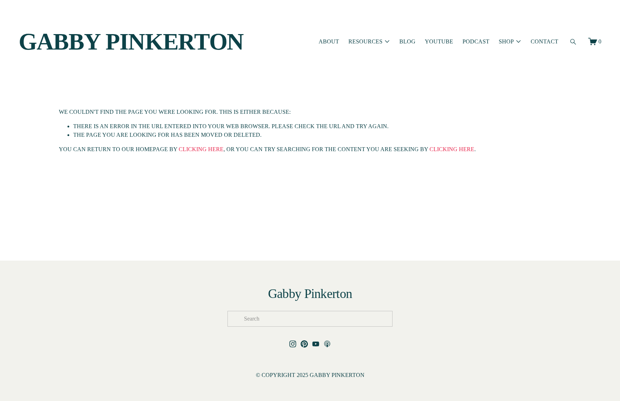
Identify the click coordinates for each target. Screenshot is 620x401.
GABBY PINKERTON (131, 41)
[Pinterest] (304, 344)
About (329, 41)
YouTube (439, 41)
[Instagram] (292, 344)
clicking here (201, 149)
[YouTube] (315, 344)
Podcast (475, 41)
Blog (407, 41)
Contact (544, 41)
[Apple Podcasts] (327, 344)
